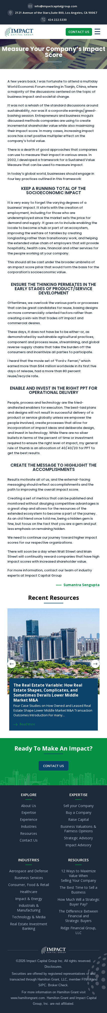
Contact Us (29, 840)
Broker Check (58, 985)
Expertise (28, 812)
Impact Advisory (78, 845)
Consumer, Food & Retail (28, 884)
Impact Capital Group (41, 961)
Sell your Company (78, 805)
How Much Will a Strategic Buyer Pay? (78, 902)
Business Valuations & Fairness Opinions (78, 828)
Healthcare (28, 891)
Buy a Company (78, 812)
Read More (27, 724)
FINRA (86, 979)
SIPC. (42, 985)
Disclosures (53, 967)
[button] (95, 664)
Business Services (28, 878)
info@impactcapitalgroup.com (56, 6)
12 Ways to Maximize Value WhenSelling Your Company (78, 876)
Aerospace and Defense (28, 871)
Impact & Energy (28, 898)
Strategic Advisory (78, 838)
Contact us (78, 31)
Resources (28, 833)
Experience (28, 819)
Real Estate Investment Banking (28, 926)
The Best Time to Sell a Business (78, 890)
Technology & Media (29, 917)
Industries (29, 826)
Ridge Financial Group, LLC (78, 930)
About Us (28, 805)
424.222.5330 (57, 19)
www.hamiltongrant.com (28, 998)
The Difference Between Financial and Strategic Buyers (78, 916)
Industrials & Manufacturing (28, 908)
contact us (53, 766)
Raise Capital (78, 819)
